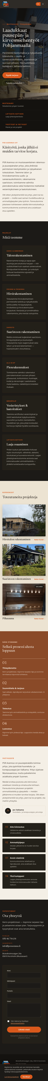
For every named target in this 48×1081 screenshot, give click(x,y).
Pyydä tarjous (12, 75)
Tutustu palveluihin (14, 83)
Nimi (9, 971)
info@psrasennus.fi (11, 946)
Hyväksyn (26, 1077)
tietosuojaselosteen (17, 1023)
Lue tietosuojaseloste (11, 1077)
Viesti (9, 1001)
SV (43, 4)
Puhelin (10, 991)
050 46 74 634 (9, 939)
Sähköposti (11, 981)
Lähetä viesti (24, 1029)
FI (38, 4)
